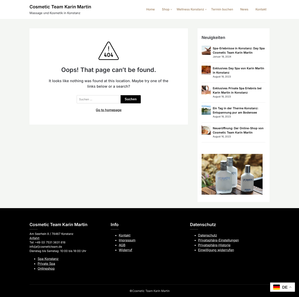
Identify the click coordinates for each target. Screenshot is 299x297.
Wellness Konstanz (190, 9)
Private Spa (46, 264)
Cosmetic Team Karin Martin (60, 6)
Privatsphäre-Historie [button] (214, 245)
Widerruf (125, 250)
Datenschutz (207, 235)
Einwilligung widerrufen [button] (216, 250)
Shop (165, 9)
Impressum (127, 240)
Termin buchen (222, 9)
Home (150, 9)
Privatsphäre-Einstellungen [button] (218, 240)
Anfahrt (34, 238)
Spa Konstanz (48, 259)
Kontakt (260, 9)
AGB (122, 245)
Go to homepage (108, 110)
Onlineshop (46, 268)
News (244, 9)
